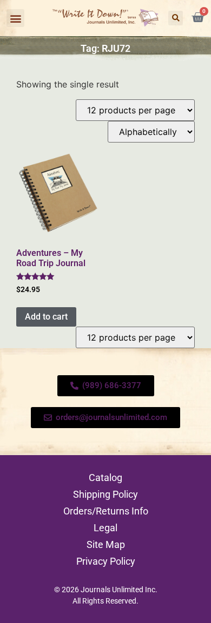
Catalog (105, 477)
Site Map (106, 544)
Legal (105, 527)
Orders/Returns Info (105, 511)
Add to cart (46, 317)
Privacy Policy (105, 561)
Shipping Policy (105, 494)
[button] (15, 18)
